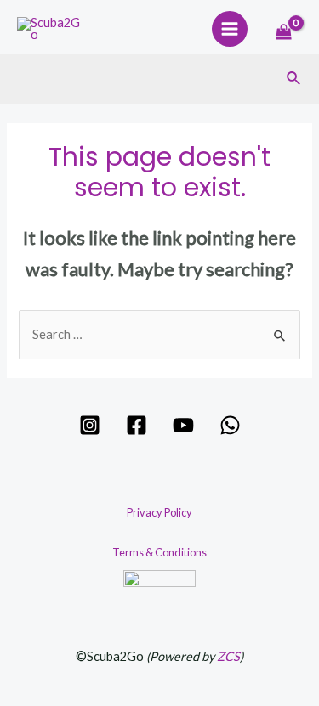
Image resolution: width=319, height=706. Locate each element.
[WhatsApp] (230, 425)
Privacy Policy (159, 512)
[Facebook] (136, 425)
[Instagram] (89, 425)
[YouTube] (183, 425)
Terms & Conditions (159, 552)
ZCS (228, 656)
